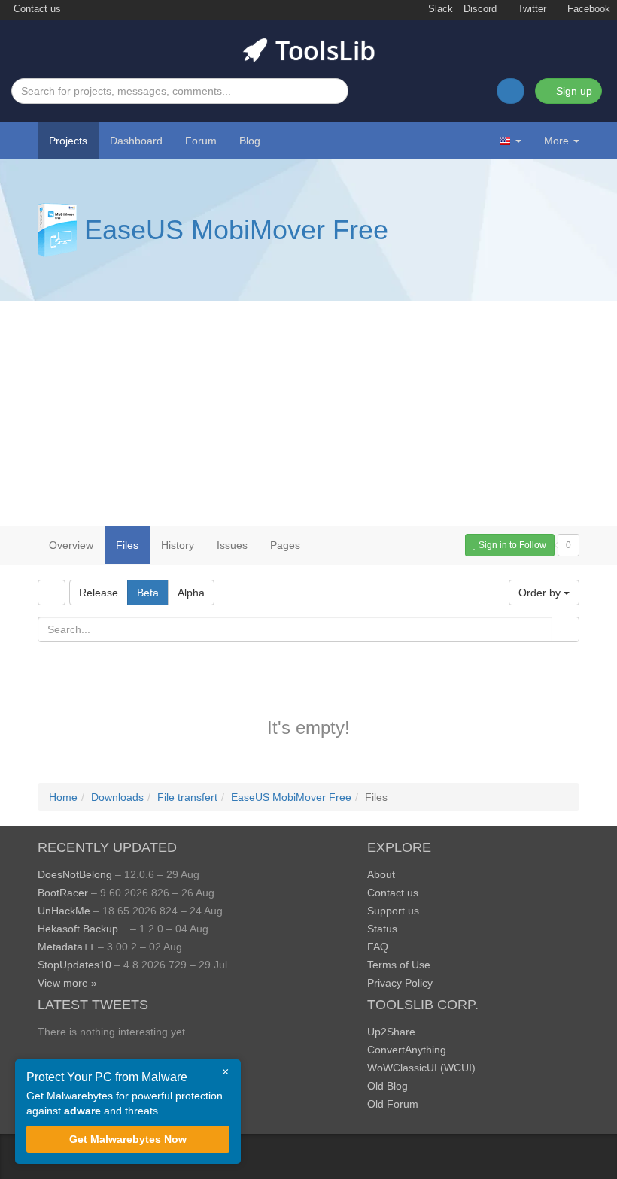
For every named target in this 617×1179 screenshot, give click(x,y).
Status (382, 929)
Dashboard (136, 141)
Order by (541, 592)
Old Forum (392, 1104)
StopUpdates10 (74, 965)
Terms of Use (398, 965)
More (556, 141)
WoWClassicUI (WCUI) (421, 1068)
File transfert (187, 797)
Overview (71, 545)
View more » (67, 983)
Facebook (587, 9)
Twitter (530, 9)
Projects (68, 141)
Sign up (572, 91)
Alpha (191, 592)
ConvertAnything (406, 1050)
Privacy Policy (400, 983)
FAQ (377, 947)
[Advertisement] (308, 413)
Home (63, 797)
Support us (393, 911)
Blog (249, 141)
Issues (232, 545)
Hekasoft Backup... (82, 929)
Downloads (117, 797)
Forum (201, 141)
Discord (480, 9)
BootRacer (63, 893)
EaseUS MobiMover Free (236, 229)
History (177, 545)
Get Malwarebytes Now (128, 1139)
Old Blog (387, 1086)
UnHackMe (64, 911)
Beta (148, 592)
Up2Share (391, 1032)
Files (127, 545)
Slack (439, 9)
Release (98, 592)
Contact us (36, 9)
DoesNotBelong (75, 874)
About (381, 874)
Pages (285, 545)
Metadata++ (66, 947)
